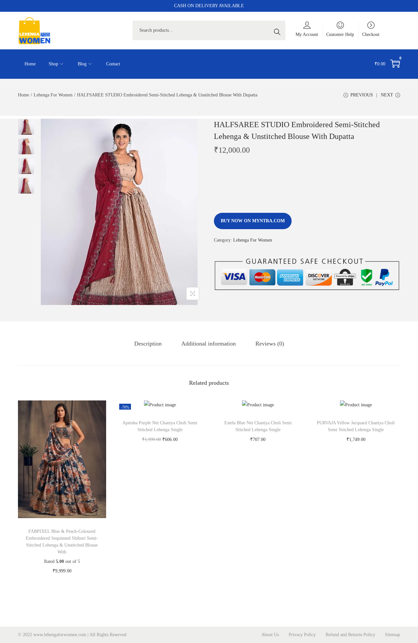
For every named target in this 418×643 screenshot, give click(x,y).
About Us (270, 634)
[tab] (148, 343)
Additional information (208, 343)
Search (279, 30)
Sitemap (392, 634)
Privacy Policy (302, 634)
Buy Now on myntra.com (253, 220)
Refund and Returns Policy (350, 634)
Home (23, 95)
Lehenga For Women (53, 95)
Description (148, 343)
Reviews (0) (269, 343)
